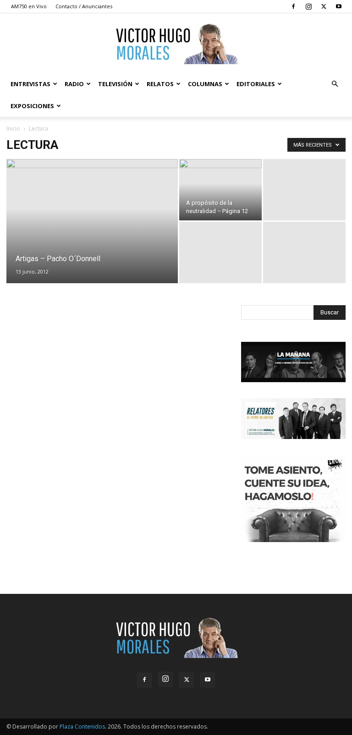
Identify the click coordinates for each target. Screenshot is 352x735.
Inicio (13, 128)
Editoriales (255, 84)
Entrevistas (30, 84)
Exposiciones (32, 106)
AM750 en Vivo (29, 6)
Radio (74, 84)
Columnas (205, 84)
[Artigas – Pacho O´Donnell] (92, 199)
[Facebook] (293, 6)
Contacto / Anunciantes (83, 6)
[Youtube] (339, 6)
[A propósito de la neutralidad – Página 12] (220, 189)
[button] (335, 84)
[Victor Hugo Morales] (176, 43)
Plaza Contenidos (82, 726)
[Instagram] (308, 6)
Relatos (160, 84)
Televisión (115, 84)
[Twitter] (323, 6)
